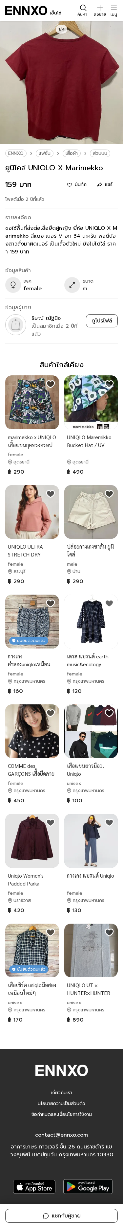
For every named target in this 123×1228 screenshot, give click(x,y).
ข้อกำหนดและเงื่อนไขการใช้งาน (61, 1114)
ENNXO (16, 153)
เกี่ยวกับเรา (61, 1092)
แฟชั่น (45, 153)
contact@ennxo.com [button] (61, 1135)
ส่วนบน (100, 153)
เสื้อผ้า (72, 153)
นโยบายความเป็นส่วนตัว (61, 1103)
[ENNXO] (26, 10)
